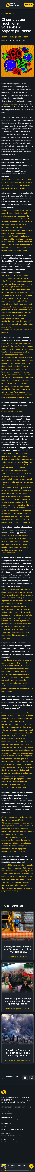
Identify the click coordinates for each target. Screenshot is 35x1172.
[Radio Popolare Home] (12, 5)
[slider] (5, 1170)
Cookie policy (19, 1107)
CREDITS (30, 1107)
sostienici (28, 5)
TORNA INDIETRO (9, 13)
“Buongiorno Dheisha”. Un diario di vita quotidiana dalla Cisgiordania (17, 1053)
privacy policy (6, 1107)
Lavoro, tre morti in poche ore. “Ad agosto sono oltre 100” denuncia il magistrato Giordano (17, 949)
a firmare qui (27, 95)
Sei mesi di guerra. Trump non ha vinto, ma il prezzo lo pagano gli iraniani (17, 1001)
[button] (3, 5)
